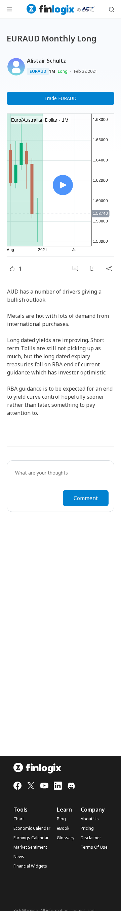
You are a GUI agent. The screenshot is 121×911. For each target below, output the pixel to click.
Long (63, 71)
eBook (63, 828)
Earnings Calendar (31, 838)
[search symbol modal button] (112, 9)
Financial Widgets (30, 866)
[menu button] (9, 9)
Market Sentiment (30, 847)
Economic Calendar (31, 828)
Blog (61, 819)
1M (52, 71)
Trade (60, 98)
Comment (86, 498)
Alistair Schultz (46, 60)
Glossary (65, 838)
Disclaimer (91, 838)
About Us (90, 819)
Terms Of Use (94, 847)
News (18, 856)
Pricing (87, 828)
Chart (18, 819)
